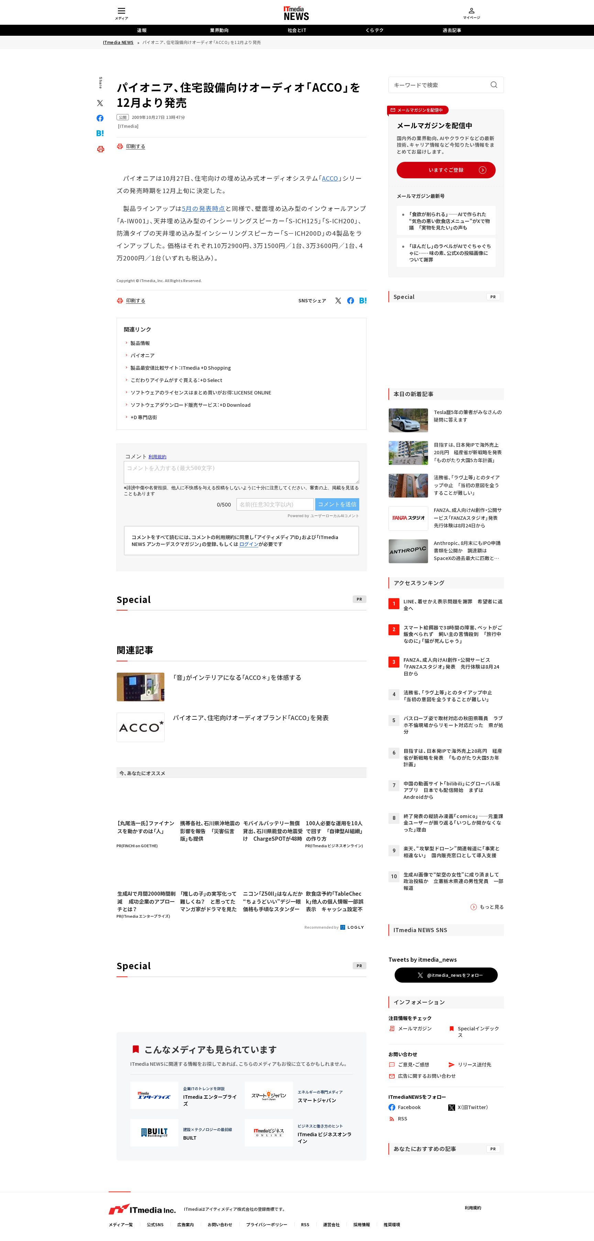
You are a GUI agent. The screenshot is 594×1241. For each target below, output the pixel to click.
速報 (141, 30)
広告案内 (185, 1224)
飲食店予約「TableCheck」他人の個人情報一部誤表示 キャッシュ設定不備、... (334, 901)
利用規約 (473, 1207)
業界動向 (219, 30)
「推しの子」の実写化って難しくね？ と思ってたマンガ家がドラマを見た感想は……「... (208, 901)
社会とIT (297, 30)
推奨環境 (392, 1224)
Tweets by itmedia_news (422, 959)
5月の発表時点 (203, 208)
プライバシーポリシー (266, 1224)
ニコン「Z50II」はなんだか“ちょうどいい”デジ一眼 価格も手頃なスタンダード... (273, 901)
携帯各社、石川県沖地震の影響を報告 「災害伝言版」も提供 (210, 830)
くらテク (374, 30)
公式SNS (155, 1224)
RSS (305, 1224)
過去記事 (452, 30)
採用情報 (361, 1224)
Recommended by (322, 927)
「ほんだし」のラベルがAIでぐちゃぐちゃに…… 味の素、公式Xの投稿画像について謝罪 (450, 253)
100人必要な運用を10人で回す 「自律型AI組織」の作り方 (334, 830)
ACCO (330, 178)
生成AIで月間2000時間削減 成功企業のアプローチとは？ (146, 901)
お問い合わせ (220, 1224)
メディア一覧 (121, 1224)
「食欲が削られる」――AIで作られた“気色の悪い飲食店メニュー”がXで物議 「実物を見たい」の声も (449, 221)
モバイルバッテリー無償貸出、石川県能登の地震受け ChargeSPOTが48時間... (273, 831)
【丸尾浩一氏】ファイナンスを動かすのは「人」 (145, 827)
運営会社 (331, 1224)
